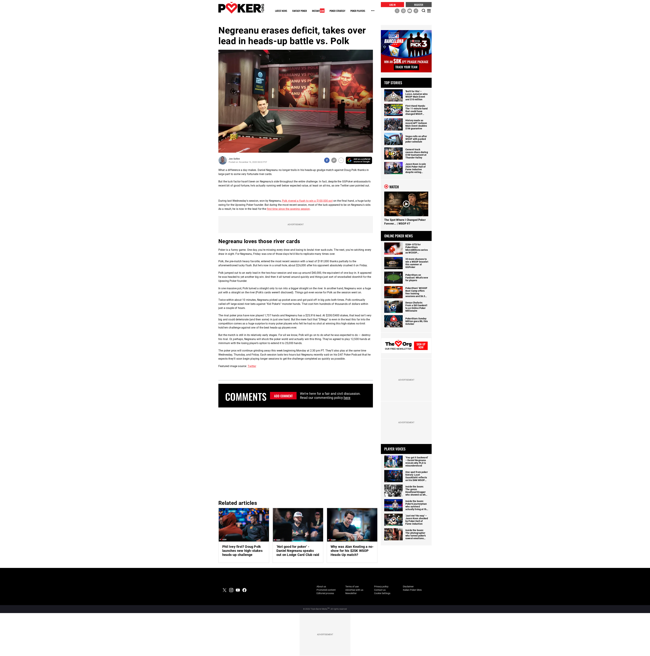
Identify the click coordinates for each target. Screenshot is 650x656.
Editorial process (325, 593)
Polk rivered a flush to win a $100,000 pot (307, 200)
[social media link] (397, 10)
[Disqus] (295, 453)
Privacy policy (381, 586)
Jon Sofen (234, 158)
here (347, 398)
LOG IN (392, 4)
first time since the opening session (288, 208)
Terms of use (352, 586)
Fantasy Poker (299, 11)
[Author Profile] (222, 160)
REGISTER (418, 4)
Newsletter (351, 593)
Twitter (252, 366)
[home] (241, 7)
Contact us (380, 590)
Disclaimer (408, 586)
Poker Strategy (337, 11)
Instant (318, 11)
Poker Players (357, 11)
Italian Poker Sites (412, 590)
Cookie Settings (382, 593)
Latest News (281, 11)
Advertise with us (354, 590)
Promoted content (326, 590)
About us (321, 586)
